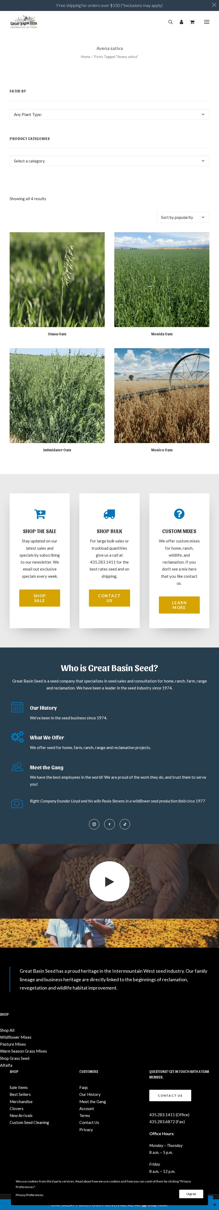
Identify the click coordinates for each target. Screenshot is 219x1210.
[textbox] (109, 114)
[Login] (179, 22)
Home (85, 57)
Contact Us (89, 1122)
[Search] (168, 22)
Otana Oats (57, 334)
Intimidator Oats (57, 450)
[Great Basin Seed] (24, 22)
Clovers (17, 1108)
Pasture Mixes (13, 1044)
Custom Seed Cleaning (29, 1122)
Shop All (7, 1030)
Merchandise (21, 1101)
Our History (90, 1094)
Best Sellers (20, 1094)
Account (86, 1108)
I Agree (191, 1194)
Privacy (86, 1129)
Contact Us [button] (110, 598)
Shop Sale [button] (40, 598)
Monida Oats (162, 334)
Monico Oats (162, 450)
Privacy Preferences (29, 1195)
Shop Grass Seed (14, 1058)
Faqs (83, 1087)
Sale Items (19, 1087)
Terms (84, 1115)
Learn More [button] (180, 605)
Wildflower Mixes (16, 1037)
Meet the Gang (92, 1101)
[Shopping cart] (190, 22)
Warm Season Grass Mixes (23, 1051)
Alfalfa (6, 1065)
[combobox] (109, 114)
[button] (206, 22)
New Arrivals (21, 1115)
